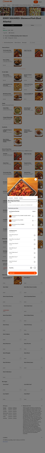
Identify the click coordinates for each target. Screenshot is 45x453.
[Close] (35, 179)
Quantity (11, 267)
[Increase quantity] (35, 268)
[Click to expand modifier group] (35, 216)
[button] (22, 187)
